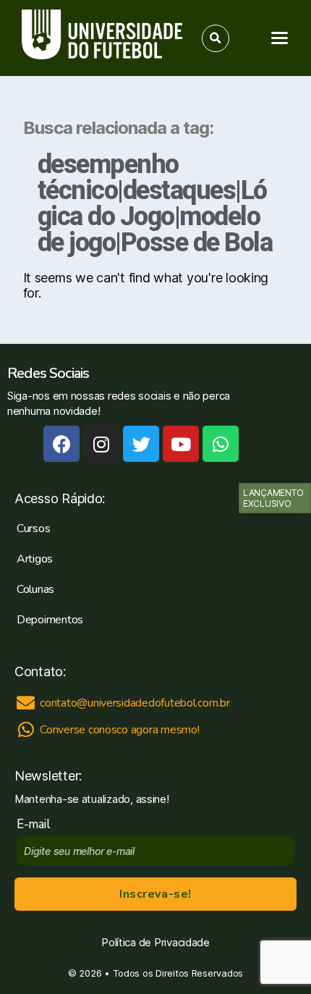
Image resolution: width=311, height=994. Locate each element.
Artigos (35, 559)
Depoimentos (50, 620)
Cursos (33, 528)
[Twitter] (141, 444)
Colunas (35, 589)
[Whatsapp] (221, 444)
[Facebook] (61, 444)
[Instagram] (101, 444)
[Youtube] (181, 444)
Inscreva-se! (155, 894)
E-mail (36, 824)
